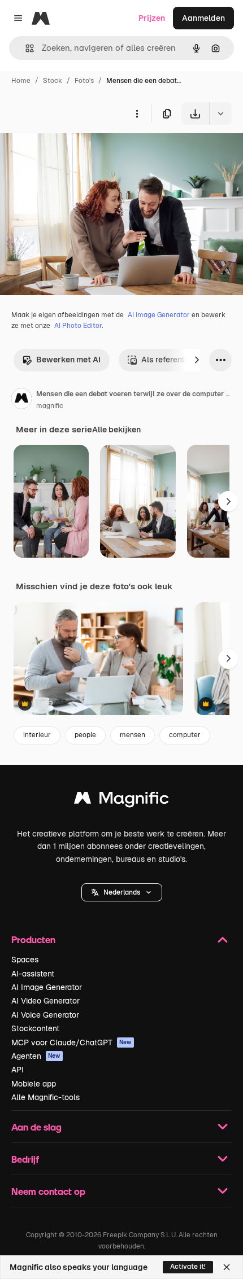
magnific (49, 405)
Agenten (35, 1056)
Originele (74, 151)
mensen (132, 734)
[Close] (226, 1267)
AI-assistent (32, 974)
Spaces (24, 959)
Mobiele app (33, 1084)
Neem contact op (48, 1191)
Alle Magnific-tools (45, 1097)
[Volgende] (196, 360)
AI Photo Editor (78, 325)
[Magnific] (121, 800)
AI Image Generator (159, 314)
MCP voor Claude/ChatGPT (71, 1042)
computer (185, 734)
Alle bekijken (116, 429)
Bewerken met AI (68, 359)
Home (21, 80)
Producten (33, 939)
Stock (52, 80)
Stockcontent (35, 1028)
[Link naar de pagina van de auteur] (21, 400)
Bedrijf (25, 1159)
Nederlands (121, 892)
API (17, 1070)
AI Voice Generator (45, 1015)
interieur (37, 734)
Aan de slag (36, 1127)
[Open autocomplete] (25, 48)
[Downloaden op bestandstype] (220, 113)
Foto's (84, 80)
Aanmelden (203, 18)
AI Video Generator (45, 1001)
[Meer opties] (136, 113)
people (85, 734)
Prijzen (151, 18)
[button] (121, 892)
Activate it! (188, 1266)
